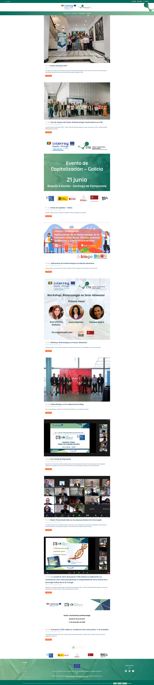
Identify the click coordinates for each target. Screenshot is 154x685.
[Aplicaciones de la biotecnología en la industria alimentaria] (77, 242)
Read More (48, 75)
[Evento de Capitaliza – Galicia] (77, 172)
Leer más (129, 683)
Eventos (56, 68)
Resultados (24, 673)
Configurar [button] (124, 683)
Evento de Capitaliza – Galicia (61, 208)
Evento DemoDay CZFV (58, 66)
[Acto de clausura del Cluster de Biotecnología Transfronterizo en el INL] (77, 101)
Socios (24, 675)
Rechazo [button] (119, 683)
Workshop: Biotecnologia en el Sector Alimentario (69, 343)
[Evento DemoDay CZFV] (77, 38)
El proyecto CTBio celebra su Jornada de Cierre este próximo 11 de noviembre (80, 630)
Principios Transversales (24, 677)
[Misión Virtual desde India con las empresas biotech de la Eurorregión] (77, 496)
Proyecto (24, 668)
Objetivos (24, 669)
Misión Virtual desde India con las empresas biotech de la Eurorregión (76, 520)
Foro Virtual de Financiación (60, 459)
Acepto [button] (115, 683)
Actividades (24, 671)
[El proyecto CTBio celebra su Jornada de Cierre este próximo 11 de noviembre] (77, 613)
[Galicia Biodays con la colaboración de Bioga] (77, 380)
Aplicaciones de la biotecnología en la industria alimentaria (72, 263)
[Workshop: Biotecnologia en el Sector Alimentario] (77, 309)
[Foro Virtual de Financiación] (77, 437)
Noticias (60, 68)
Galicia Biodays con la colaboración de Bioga (67, 404)
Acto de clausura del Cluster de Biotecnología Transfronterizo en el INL (77, 122)
